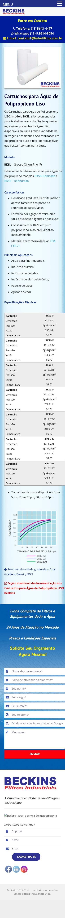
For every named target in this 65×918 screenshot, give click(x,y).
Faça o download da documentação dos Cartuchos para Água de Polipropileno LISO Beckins (34, 588)
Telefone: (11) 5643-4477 (33, 29)
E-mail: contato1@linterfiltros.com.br (34, 38)
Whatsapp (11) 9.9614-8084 (34, 33)
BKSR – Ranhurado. (16, 181)
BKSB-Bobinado (45, 176)
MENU (8, 4)
